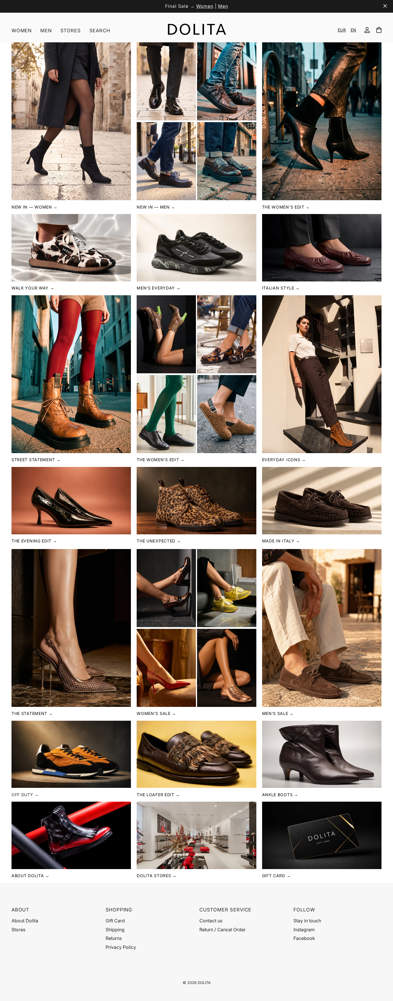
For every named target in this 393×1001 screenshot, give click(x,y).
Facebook (304, 938)
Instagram (304, 929)
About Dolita (25, 921)
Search (99, 30)
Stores (70, 30)
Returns (114, 938)
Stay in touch (307, 921)
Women (204, 6)
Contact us (210, 921)
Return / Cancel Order (222, 929)
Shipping (115, 929)
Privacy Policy (121, 947)
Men (223, 6)
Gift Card (115, 921)
